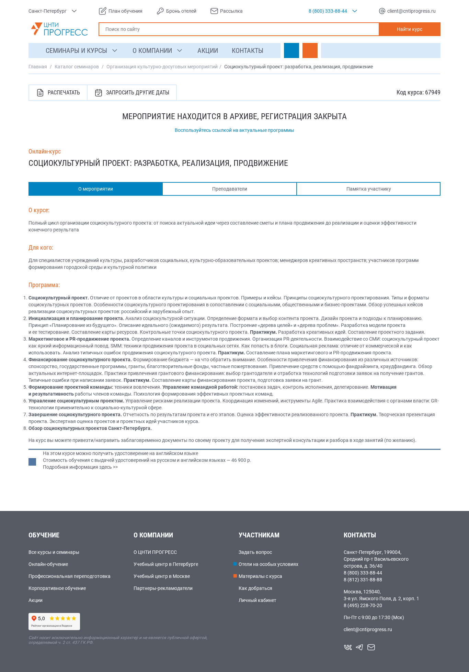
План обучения (125, 11)
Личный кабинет (257, 600)
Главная (37, 66)
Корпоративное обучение (57, 588)
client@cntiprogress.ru (368, 629)
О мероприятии (95, 189)
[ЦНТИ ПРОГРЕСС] (59, 29)
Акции (35, 600)
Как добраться (255, 588)
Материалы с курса (260, 576)
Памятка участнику (368, 189)
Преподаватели (229, 189)
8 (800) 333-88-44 (363, 573)
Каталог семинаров (77, 66)
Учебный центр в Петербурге (166, 564)
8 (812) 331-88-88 (363, 579)
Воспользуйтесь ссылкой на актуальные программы (234, 130)
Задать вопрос (255, 552)
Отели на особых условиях (268, 564)
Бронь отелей (181, 11)
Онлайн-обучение (48, 564)
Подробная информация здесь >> (80, 467)
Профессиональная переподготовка (69, 576)
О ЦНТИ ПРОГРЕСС (155, 552)
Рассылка (231, 11)
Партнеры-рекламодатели (163, 588)
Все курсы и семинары (53, 552)
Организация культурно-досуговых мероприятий (162, 66)
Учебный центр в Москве (162, 576)
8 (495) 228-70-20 (363, 605)
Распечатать (64, 92)
